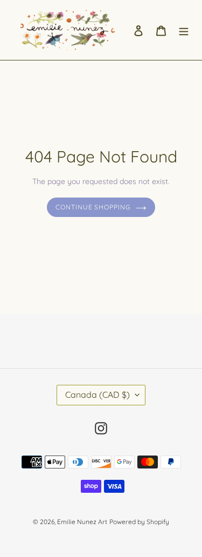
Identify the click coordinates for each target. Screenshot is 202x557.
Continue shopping (93, 207)
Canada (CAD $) (97, 394)
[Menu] (183, 30)
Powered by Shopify (139, 522)
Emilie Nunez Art (82, 522)
